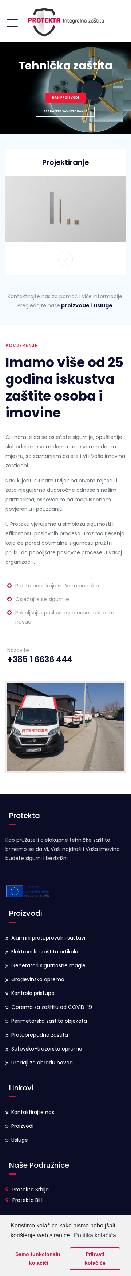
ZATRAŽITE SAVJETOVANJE (65, 111)
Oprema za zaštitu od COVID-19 (51, 1007)
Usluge (19, 1140)
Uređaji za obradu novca (42, 1062)
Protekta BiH (27, 1200)
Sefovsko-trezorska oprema (46, 1048)
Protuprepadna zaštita (39, 1034)
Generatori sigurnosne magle (48, 965)
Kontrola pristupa (33, 993)
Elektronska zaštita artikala (44, 951)
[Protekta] (65, 21)
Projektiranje (65, 162)
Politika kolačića (95, 1235)
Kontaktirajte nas (32, 1112)
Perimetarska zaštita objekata (49, 1021)
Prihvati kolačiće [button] (95, 1258)
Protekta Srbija (30, 1189)
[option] (65, 208)
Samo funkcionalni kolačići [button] (38, 1258)
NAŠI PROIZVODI (65, 98)
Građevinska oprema (37, 979)
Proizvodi (22, 1126)
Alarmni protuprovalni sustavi (48, 937)
